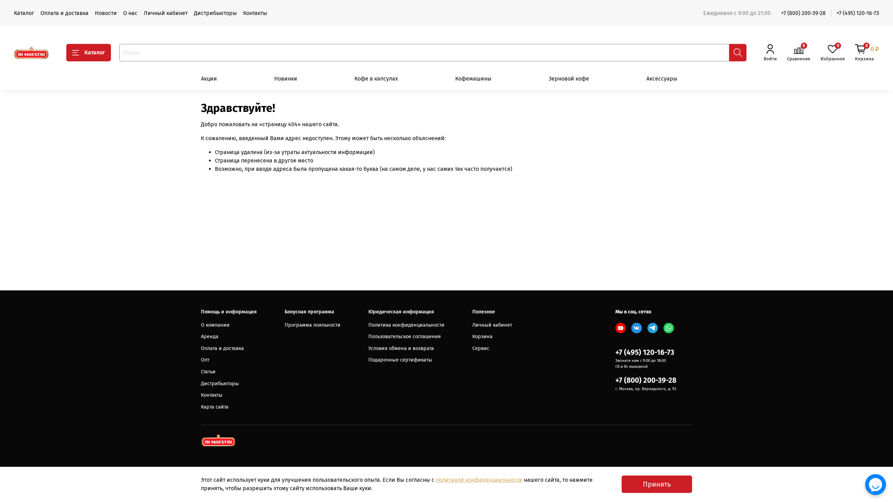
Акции (209, 78)
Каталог (24, 13)
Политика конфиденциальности (406, 325)
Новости (106, 13)
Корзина (482, 337)
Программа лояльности (312, 325)
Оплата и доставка (64, 13)
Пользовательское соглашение (404, 337)
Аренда (209, 337)
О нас (130, 13)
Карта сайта (214, 407)
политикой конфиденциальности (479, 480)
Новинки (285, 78)
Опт (205, 360)
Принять (657, 484)
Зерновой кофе (569, 78)
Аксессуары (661, 78)
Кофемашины (473, 78)
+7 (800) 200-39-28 (803, 13)
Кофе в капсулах (376, 78)
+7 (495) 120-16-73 (857, 13)
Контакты (255, 13)
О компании (215, 325)
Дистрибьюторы (215, 13)
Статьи (208, 372)
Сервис (480, 348)
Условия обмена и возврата (401, 348)
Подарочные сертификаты (400, 360)
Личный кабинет (166, 13)
